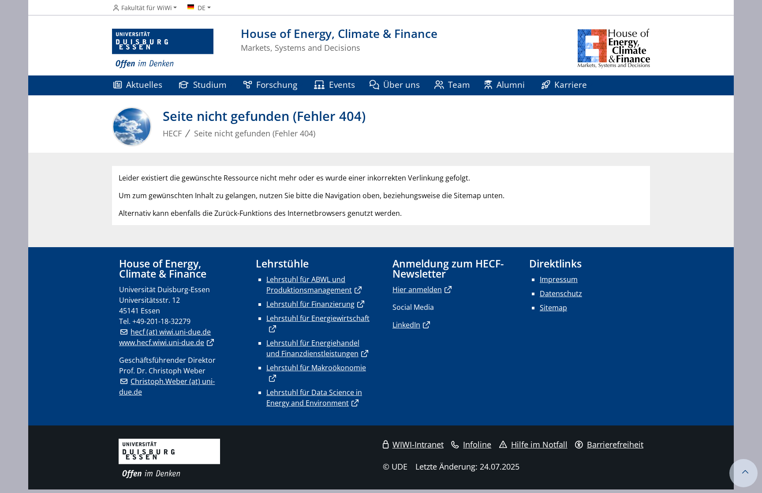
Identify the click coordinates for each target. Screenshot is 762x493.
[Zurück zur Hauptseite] (614, 49)
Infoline (477, 444)
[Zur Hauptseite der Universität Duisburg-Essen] (162, 49)
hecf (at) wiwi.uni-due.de (171, 332)
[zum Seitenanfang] (743, 473)
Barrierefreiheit (615, 444)
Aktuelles (144, 84)
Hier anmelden (417, 289)
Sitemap (553, 307)
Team (459, 84)
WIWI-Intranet (418, 444)
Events (342, 84)
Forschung (276, 84)
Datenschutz (561, 293)
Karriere (570, 84)
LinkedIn (406, 325)
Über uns (401, 84)
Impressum (559, 279)
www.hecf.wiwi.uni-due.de (161, 342)
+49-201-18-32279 (161, 321)
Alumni (511, 84)
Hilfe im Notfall (539, 444)
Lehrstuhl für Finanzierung (310, 304)
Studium (210, 84)
